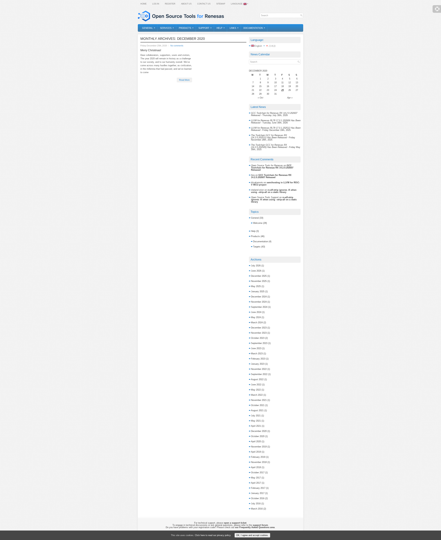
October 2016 (257, 498)
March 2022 (257, 395)
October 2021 (257, 405)
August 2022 (257, 379)
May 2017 (256, 477)
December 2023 (259, 327)
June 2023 (256, 348)
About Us (186, 4)
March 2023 (257, 353)
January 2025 (257, 291)
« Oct (260, 97)
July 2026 (256, 265)
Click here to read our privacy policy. (213, 535)
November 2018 (259, 462)
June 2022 (256, 384)
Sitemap (220, 4)
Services (167, 27)
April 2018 (256, 467)
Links (234, 27)
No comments (176, 45)
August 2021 (257, 410)
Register (170, 4)
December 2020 (259, 431)
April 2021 (256, 426)
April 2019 (256, 452)
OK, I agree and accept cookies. (252, 535)
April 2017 (256, 483)
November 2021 (259, 400)
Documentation (254, 27)
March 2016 (257, 508)
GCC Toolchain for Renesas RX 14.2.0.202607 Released (272, 167)
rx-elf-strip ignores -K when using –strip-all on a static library (273, 191)
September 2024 (259, 307)
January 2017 (257, 493)
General (148, 27)
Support (205, 27)
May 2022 (256, 389)
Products (186, 27)
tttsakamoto (257, 182)
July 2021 (256, 415)
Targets (256, 246)
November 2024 (259, 302)
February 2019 (258, 457)
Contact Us (204, 4)
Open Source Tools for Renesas (267, 165)
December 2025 (259, 276)
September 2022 (259, 374)
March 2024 (257, 322)
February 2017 (258, 488)
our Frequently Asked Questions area (255, 527)
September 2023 (259, 343)
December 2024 (259, 296)
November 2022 (259, 369)
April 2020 (256, 441)
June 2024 (256, 312)
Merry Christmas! (150, 50)
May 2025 (256, 286)
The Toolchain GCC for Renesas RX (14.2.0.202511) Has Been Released (269, 136)
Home (143, 4)
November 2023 (259, 333)
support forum (260, 525)
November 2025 (259, 281)
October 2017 (257, 472)
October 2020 (257, 436)
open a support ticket (235, 523)
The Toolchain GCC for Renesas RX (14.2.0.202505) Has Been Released (269, 146)
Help (221, 27)
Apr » (290, 97)
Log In (155, 4)
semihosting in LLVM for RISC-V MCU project (275, 183)
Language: (239, 3)
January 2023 (257, 364)
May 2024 (256, 317)
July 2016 (256, 503)
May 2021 (256, 420)
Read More (184, 80)
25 (282, 90)
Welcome (257, 223)
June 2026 (256, 270)
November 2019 (259, 446)
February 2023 (258, 358)
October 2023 (257, 338)
